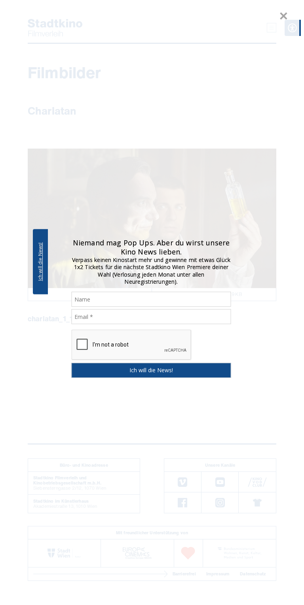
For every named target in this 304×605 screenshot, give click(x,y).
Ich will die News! (40, 261)
